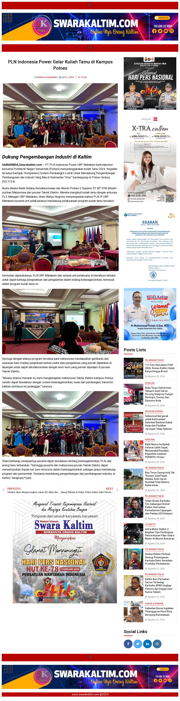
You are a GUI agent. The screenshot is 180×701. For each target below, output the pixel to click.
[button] (90, 5)
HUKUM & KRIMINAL (154, 603)
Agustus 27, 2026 (156, 568)
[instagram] (157, 644)
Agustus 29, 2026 (156, 434)
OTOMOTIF (150, 524)
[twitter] (137, 644)
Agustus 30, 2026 (156, 376)
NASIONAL (150, 439)
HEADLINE (150, 383)
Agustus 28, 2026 (156, 490)
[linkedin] (147, 644)
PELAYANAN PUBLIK (154, 360)
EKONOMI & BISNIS (154, 411)
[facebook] (128, 644)
